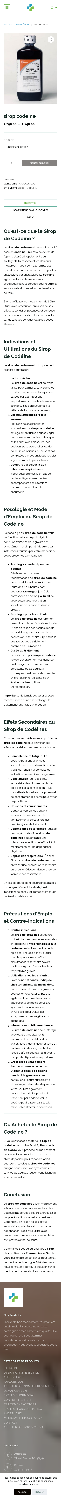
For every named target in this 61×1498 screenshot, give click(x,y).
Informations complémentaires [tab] (30, 210)
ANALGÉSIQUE (27, 184)
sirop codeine (28, 188)
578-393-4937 (23, 1469)
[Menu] (7, 7)
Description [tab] (30, 203)
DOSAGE (9, 140)
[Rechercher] (52, 7)
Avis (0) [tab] (30, 217)
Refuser (39, 1492)
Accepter (22, 1492)
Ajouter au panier (39, 162)
